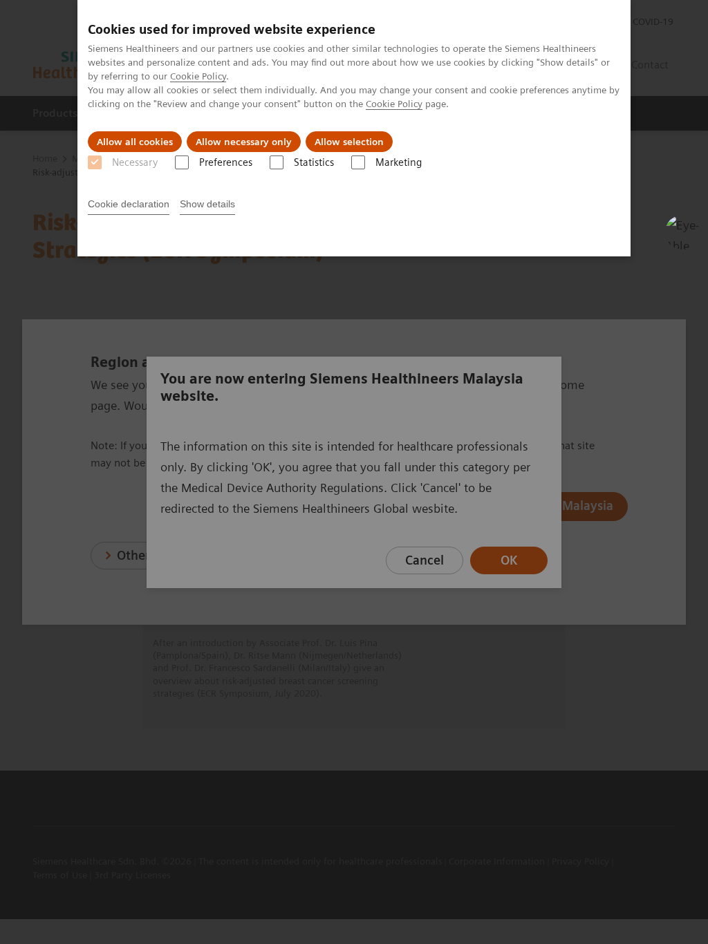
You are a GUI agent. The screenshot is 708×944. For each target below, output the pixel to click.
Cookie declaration (128, 203)
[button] (682, 232)
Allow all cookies (135, 141)
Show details (207, 203)
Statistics (314, 162)
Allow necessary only (244, 141)
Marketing (398, 162)
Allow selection (349, 141)
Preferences (225, 162)
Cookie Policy (198, 76)
